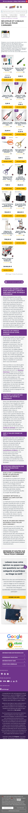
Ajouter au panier (8, 107)
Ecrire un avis (14, 597)
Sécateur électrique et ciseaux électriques (5, 35)
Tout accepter (8, 807)
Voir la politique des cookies (19, 804)
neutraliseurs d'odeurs (10, 450)
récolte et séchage (9, 427)
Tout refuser (20, 807)
